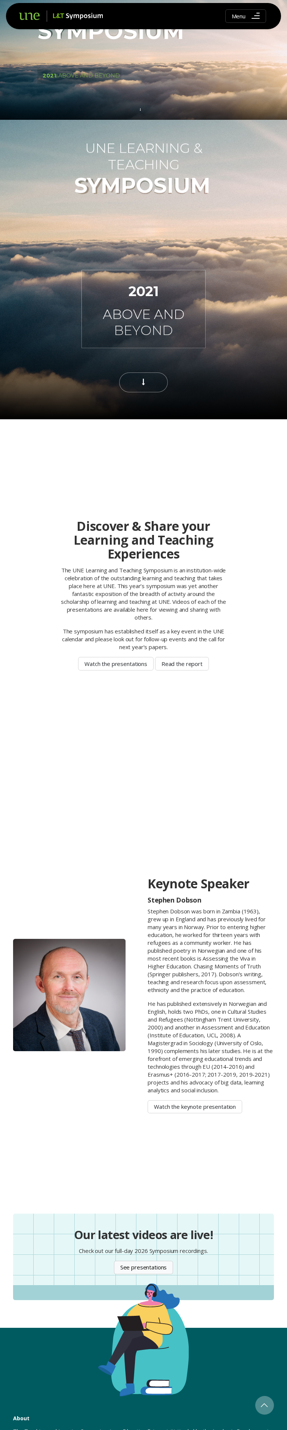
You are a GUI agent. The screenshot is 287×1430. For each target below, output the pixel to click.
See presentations (143, 1267)
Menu (239, 16)
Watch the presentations (115, 663)
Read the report (182, 663)
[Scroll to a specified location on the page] (140, 109)
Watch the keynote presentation (195, 1106)
